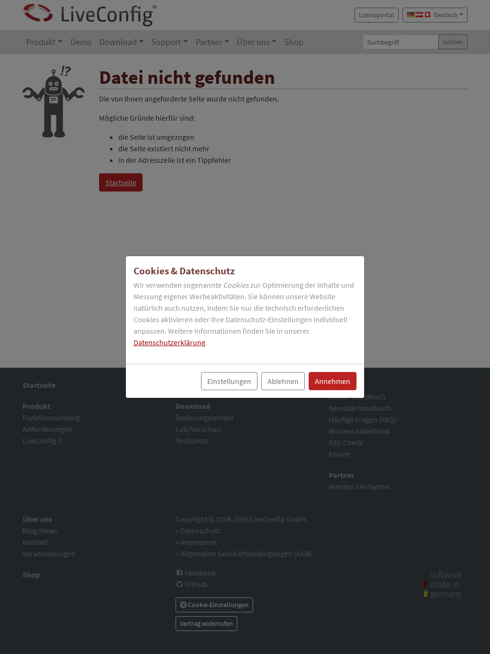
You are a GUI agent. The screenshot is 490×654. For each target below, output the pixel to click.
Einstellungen (229, 381)
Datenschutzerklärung (169, 342)
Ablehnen (283, 381)
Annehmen (332, 381)
